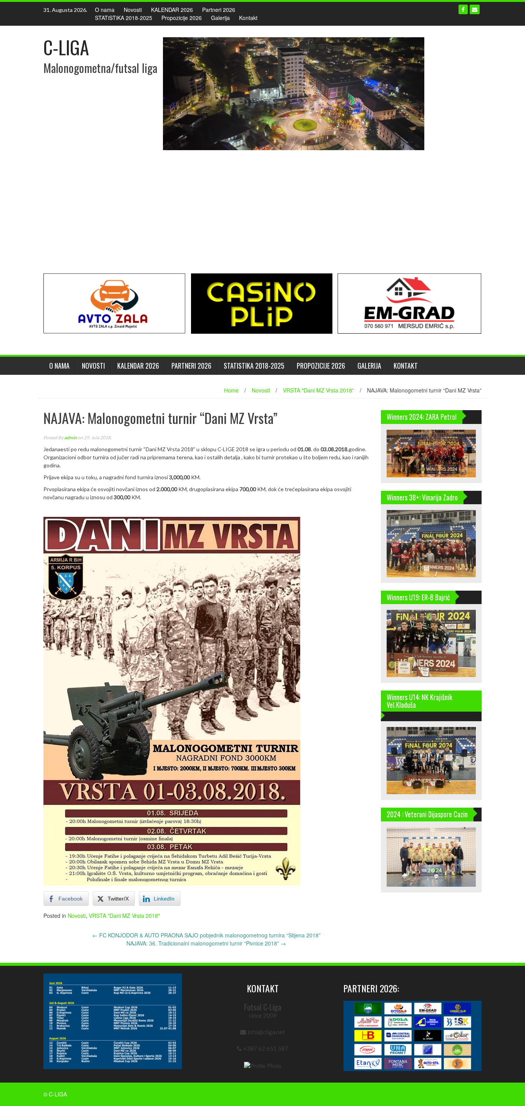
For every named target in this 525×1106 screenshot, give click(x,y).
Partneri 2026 (218, 9)
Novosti (133, 9)
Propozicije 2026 (181, 18)
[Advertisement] (262, 211)
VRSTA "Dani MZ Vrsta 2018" (318, 390)
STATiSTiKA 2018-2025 (123, 18)
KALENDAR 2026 (172, 9)
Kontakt (248, 18)
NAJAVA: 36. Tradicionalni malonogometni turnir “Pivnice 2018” (206, 943)
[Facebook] (463, 9)
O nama (105, 9)
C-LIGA (66, 47)
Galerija (220, 18)
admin (70, 437)
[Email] (475, 9)
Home (231, 390)
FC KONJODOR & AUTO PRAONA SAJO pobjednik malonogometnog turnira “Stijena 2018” (206, 935)
